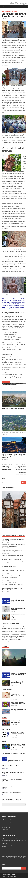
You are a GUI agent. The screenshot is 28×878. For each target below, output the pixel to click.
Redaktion (4, 846)
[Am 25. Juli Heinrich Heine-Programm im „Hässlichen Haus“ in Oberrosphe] (6, 607)
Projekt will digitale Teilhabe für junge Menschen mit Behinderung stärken (18, 616)
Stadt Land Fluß (14, 11)
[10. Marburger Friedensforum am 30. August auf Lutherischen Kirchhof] (6, 599)
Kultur (8, 11)
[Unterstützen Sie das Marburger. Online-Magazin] (14, 423)
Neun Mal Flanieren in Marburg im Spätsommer (13, 555)
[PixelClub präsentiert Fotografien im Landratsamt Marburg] (6, 709)
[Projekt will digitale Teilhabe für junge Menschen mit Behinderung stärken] (6, 614)
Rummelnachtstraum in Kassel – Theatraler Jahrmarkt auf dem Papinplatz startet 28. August (18, 746)
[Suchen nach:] (14, 482)
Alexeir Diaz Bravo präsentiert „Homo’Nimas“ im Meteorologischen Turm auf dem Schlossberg (18, 695)
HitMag (14, 876)
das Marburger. (12, 874)
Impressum (4, 843)
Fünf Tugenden (13, 384)
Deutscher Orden (22, 383)
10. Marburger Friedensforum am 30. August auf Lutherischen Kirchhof (18, 600)
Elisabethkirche (5, 384)
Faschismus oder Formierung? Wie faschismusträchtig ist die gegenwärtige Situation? (18, 734)
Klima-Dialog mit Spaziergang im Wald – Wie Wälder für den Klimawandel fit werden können (18, 682)
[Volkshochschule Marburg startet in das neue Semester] (6, 721)
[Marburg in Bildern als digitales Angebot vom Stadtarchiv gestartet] (14, 399)
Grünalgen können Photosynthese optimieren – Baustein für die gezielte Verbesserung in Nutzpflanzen (13, 577)
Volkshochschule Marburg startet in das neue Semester (18, 721)
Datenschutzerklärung (7, 845)
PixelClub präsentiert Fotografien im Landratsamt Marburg (18, 710)
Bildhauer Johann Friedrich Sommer (10, 383)
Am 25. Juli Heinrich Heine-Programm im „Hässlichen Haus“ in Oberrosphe (18, 608)
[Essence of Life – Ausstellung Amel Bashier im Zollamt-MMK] (6, 702)
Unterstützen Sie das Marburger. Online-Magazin (14, 432)
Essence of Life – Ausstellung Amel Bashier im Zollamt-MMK (18, 703)
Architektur (4, 11)
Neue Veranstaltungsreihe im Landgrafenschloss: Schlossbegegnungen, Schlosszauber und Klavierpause (14, 456)
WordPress (9, 876)
